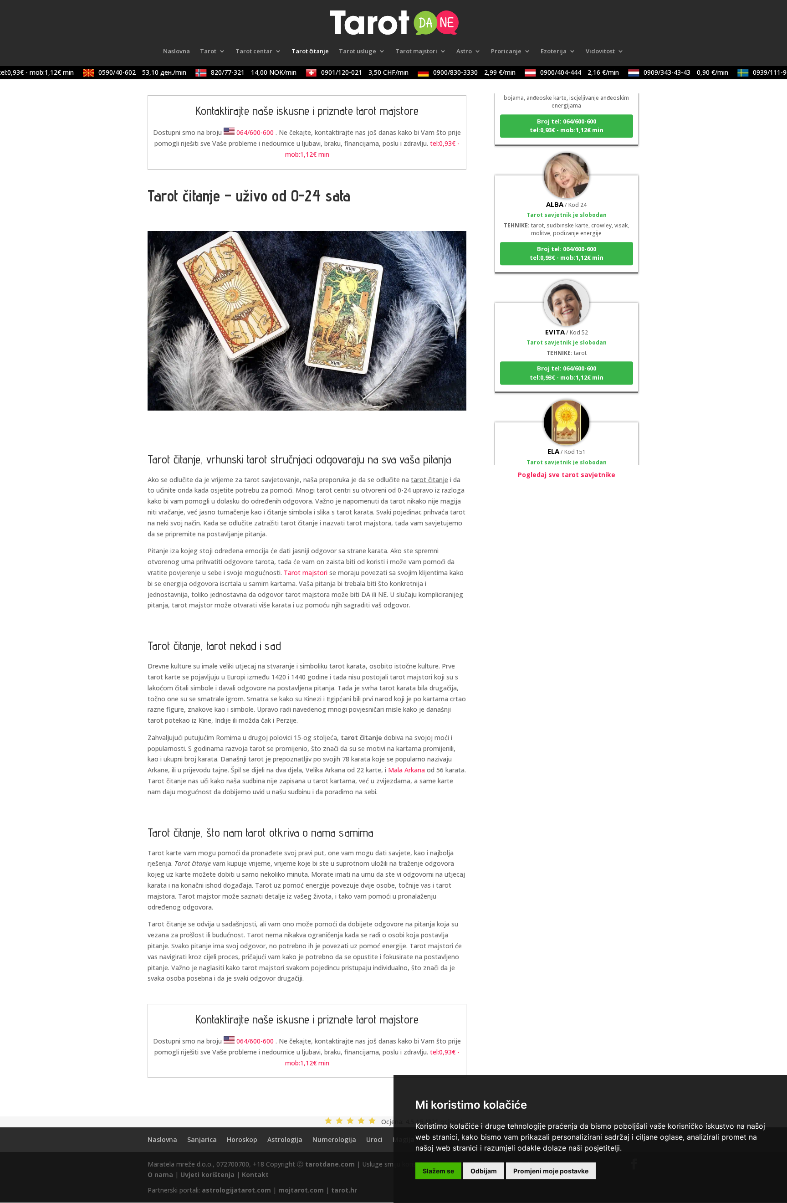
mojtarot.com (301, 1190)
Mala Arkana (406, 770)
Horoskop (242, 1139)
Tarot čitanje (310, 51)
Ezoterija (554, 51)
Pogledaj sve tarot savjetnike (566, 474)
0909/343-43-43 (673, 72)
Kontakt (255, 1174)
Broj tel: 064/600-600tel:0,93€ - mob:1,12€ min (566, 112)
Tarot (208, 51)
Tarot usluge (357, 51)
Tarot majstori (416, 51)
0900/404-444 (566, 72)
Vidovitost (600, 51)
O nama (160, 1174)
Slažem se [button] (438, 1171)
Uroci (374, 1139)
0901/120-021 (352, 72)
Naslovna (176, 51)
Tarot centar (253, 51)
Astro (464, 51)
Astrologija (284, 1139)
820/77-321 (241, 72)
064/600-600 (255, 132)
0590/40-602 (130, 72)
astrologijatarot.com (236, 1190)
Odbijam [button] (483, 1171)
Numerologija (334, 1139)
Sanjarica (202, 1139)
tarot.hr (344, 1190)
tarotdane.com (330, 1164)
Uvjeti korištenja (207, 1174)
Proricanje (506, 51)
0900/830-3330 (461, 72)
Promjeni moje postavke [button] (550, 1171)
